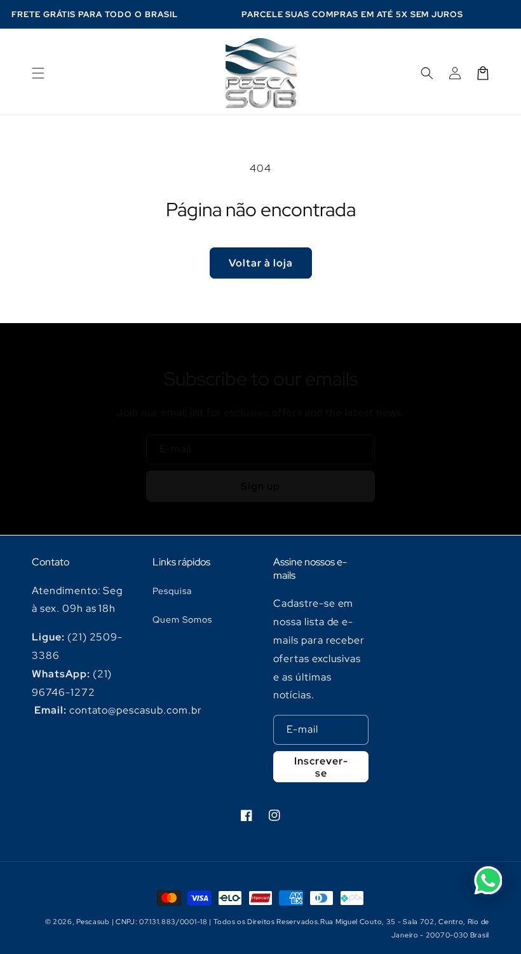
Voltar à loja (261, 263)
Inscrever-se (321, 767)
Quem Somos (182, 619)
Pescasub (92, 921)
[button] (38, 73)
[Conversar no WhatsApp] (488, 880)
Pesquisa (172, 591)
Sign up (260, 486)
